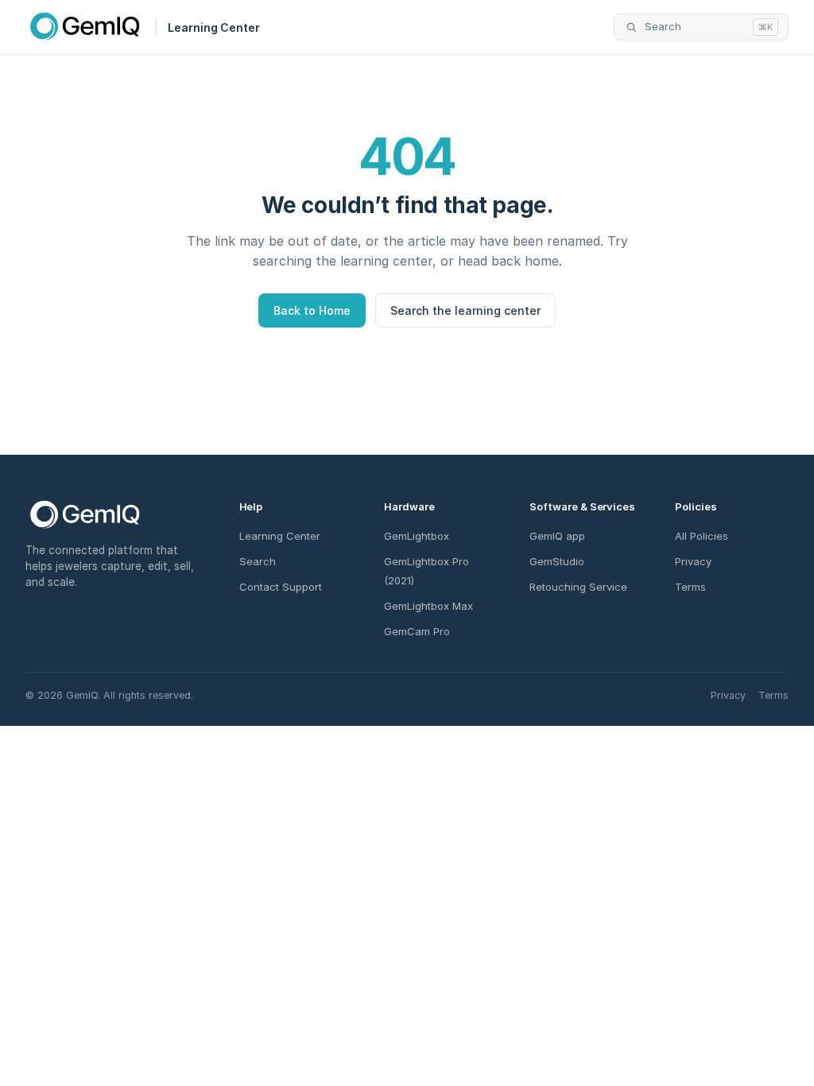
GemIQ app (557, 535)
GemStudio (556, 561)
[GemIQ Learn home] (85, 27)
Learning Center (279, 535)
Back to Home (312, 310)
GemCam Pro (417, 631)
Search (257, 561)
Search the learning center (465, 310)
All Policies (701, 535)
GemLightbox (416, 535)
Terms (690, 586)
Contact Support (280, 586)
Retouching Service (578, 586)
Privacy (693, 561)
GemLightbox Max (428, 605)
